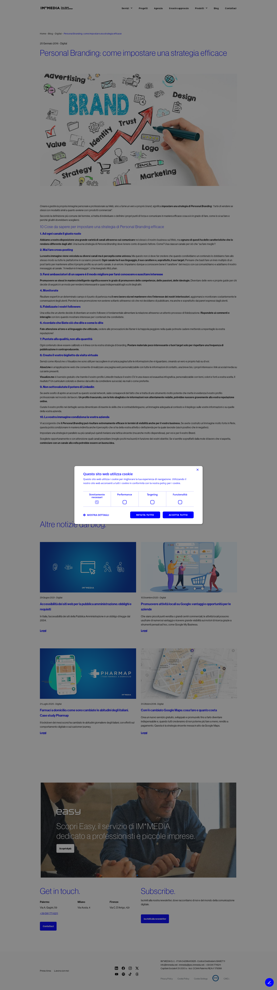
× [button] (197, 469)
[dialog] (138, 495)
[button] (96, 515)
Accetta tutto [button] (178, 514)
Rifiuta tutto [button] (145, 514)
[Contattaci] (269, 982)
